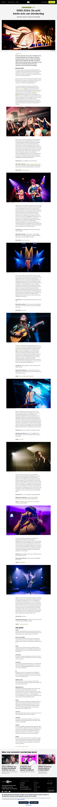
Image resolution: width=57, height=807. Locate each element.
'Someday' (24, 310)
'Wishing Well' (22, 562)
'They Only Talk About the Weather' (26, 376)
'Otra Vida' (21, 439)
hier (37, 91)
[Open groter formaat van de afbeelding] (28, 121)
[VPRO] (51, 791)
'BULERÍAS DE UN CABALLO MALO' (26, 501)
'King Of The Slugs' (26, 240)
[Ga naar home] (28, 2)
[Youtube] (9, 791)
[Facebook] (6, 791)
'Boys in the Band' (25, 170)
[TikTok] (7, 791)
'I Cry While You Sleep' (23, 624)
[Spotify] (2, 791)
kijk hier (33, 91)
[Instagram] (4, 791)
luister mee (20, 88)
